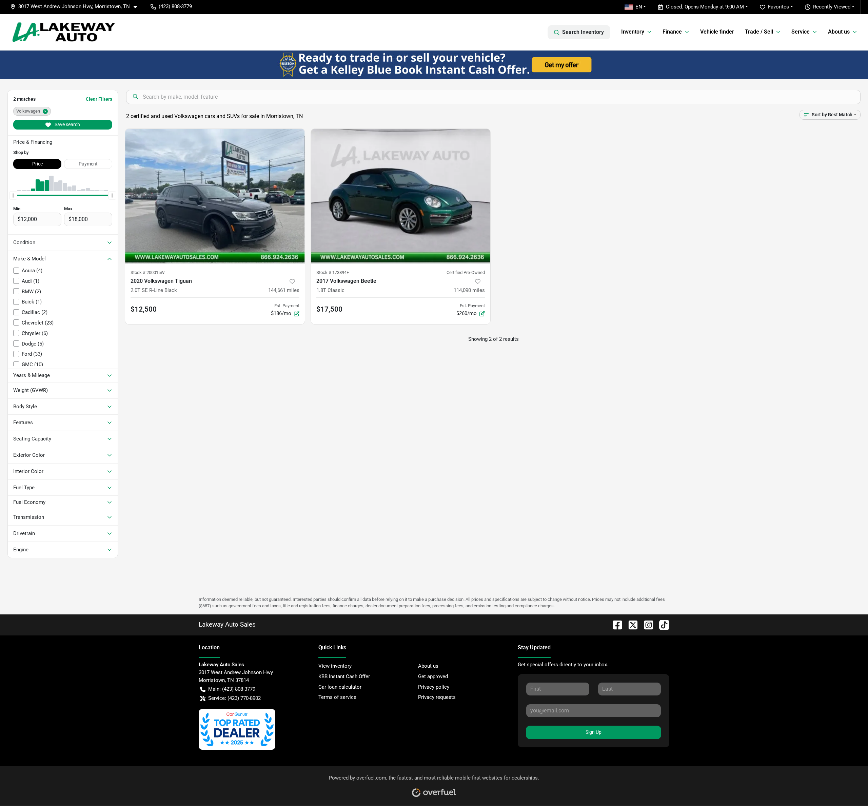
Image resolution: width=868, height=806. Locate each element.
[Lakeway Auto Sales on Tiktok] (661, 624)
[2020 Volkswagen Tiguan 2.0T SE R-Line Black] (215, 196)
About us (428, 666)
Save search (67, 124)
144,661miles (283, 290)
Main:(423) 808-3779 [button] (231, 689)
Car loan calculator (339, 687)
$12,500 (144, 309)
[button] (76, 6)
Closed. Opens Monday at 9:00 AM (705, 7)
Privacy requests (437, 697)
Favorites (778, 7)
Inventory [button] (632, 31)
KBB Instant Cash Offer (344, 676)
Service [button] (800, 31)
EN (638, 7)
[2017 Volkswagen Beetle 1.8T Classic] (401, 196)
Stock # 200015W (148, 272)
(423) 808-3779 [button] (175, 6)
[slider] (13, 195)
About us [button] (839, 31)
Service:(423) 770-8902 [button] (234, 698)
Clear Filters (99, 99)
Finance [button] (672, 31)
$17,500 (329, 309)
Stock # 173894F (332, 272)
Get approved (433, 676)
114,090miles (469, 290)
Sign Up (593, 732)
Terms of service (337, 697)
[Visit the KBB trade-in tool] (434, 64)
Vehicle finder (717, 31)
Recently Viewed (831, 7)
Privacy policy (433, 687)
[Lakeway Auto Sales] (64, 32)
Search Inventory (583, 32)
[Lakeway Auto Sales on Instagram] (646, 624)
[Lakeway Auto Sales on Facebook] (615, 624)
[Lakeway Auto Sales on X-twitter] (630, 624)
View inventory (335, 666)
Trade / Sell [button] (759, 31)
